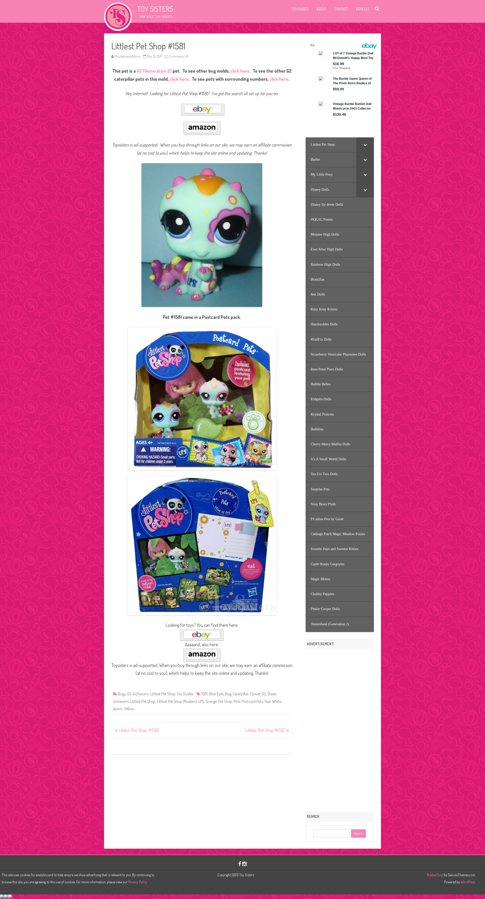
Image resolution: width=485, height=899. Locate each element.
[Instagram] (244, 863)
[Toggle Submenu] (365, 144)
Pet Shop (225, 701)
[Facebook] (239, 863)
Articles (363, 9)
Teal (267, 701)
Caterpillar (240, 693)
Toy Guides (300, 9)
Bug (228, 693)
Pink (237, 701)
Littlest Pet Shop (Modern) (177, 701)
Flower (255, 693)
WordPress (467, 882)
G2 (129, 693)
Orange (211, 701)
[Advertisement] (340, 728)
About (321, 9)
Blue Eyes (216, 693)
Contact (341, 9)
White (276, 701)
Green (272, 693)
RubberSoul (435, 875)
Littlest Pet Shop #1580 (138, 730)
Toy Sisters (155, 8)
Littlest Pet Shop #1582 (265, 730)
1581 (204, 693)
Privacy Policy (137, 882)
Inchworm (141, 693)
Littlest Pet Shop (162, 693)
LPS (201, 701)
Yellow (129, 708)
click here (240, 71)
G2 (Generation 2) (154, 71)
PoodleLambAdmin (128, 56)
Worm (118, 708)
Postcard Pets (252, 701)
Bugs (122, 693)
